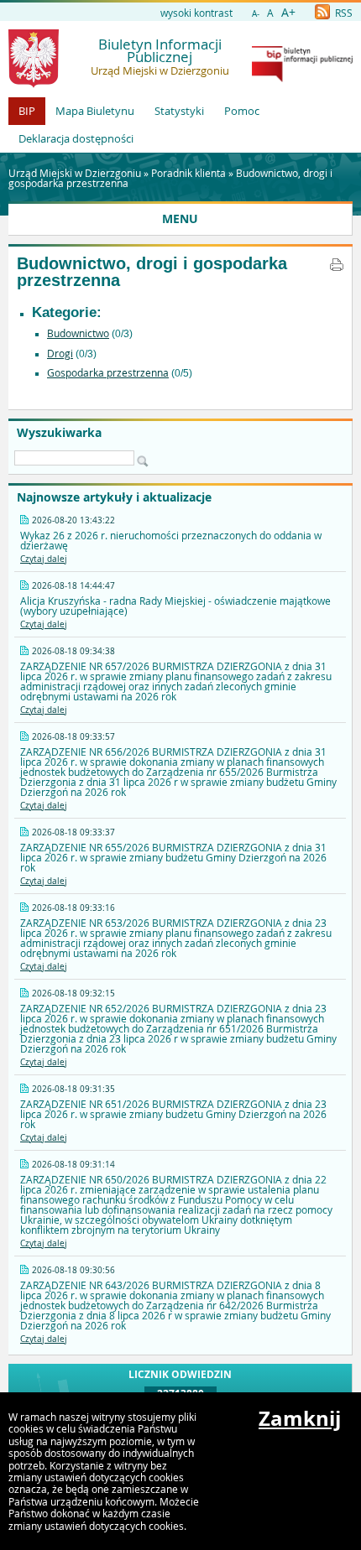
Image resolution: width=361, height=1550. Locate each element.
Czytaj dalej (43, 559)
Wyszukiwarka (59, 433)
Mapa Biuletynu (94, 110)
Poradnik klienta (188, 172)
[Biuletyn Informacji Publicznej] (302, 78)
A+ (288, 12)
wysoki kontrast (196, 12)
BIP (26, 110)
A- (255, 13)
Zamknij (300, 1418)
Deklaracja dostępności (75, 138)
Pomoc (241, 110)
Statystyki (179, 110)
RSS (342, 12)
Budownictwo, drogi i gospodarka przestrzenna (152, 272)
